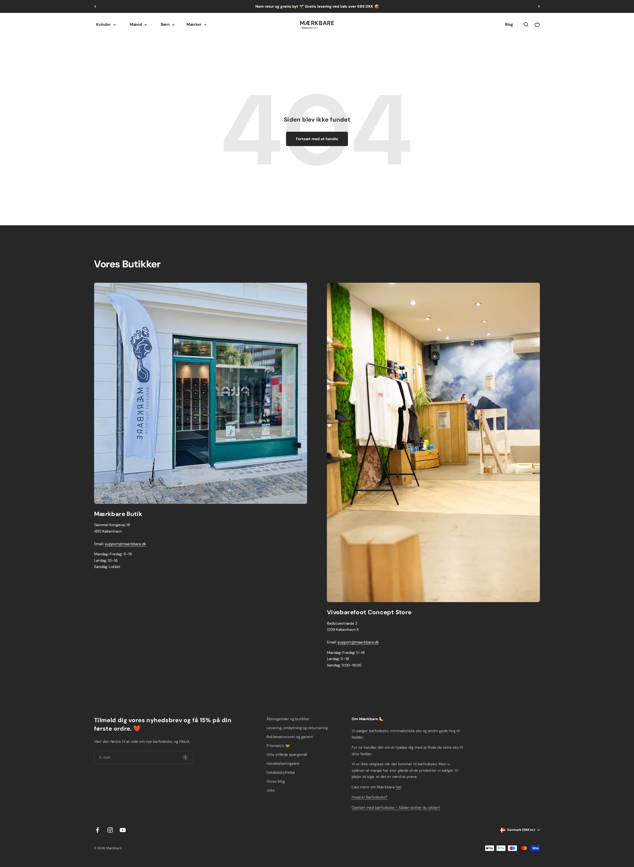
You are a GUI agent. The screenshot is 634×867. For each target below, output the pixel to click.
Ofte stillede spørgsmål (286, 754)
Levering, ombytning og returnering (297, 727)
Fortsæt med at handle (317, 138)
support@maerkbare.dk (125, 543)
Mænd (136, 24)
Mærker (194, 24)
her (398, 787)
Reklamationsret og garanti (289, 736)
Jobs (270, 790)
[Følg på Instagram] (110, 830)
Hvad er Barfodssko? (369, 797)
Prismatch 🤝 (278, 745)
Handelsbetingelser (283, 763)
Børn (165, 24)
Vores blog (275, 781)
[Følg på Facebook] (97, 830)
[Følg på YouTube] (122, 830)
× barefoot (309, 28)
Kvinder (103, 24)
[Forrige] (95, 6)
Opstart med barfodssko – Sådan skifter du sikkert (396, 807)
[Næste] (539, 6)
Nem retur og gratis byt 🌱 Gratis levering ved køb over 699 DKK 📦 (317, 6)
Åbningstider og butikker (288, 718)
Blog (509, 24)
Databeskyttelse (280, 772)
